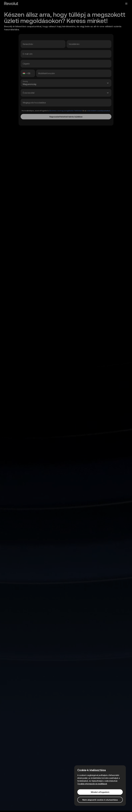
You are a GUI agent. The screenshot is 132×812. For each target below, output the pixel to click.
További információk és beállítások (92, 784)
